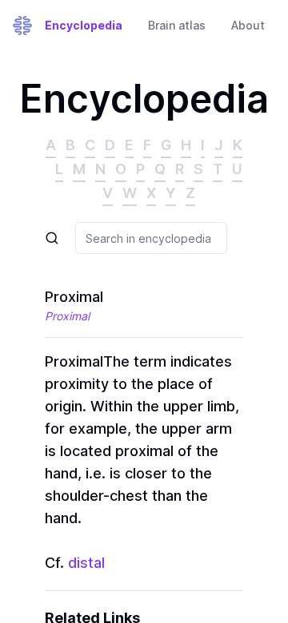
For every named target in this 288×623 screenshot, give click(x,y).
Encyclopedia (83, 25)
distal (86, 562)
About (248, 25)
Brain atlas (177, 25)
